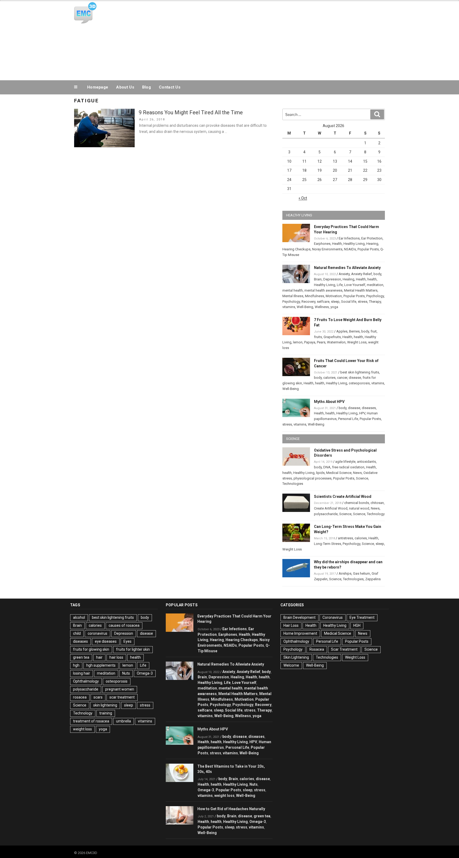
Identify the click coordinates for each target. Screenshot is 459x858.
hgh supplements (101, 665)
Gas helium (361, 573)
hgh (76, 665)
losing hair (81, 673)
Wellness (322, 307)
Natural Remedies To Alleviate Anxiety (347, 268)
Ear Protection (371, 238)
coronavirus (97, 633)
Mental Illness (292, 296)
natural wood (359, 508)
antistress (345, 538)
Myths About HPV (329, 401)
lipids (320, 473)
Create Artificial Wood (330, 508)
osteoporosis (359, 383)
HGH (356, 625)
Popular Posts (368, 249)
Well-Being (305, 307)
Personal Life (348, 419)
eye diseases (106, 641)
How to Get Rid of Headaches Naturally (231, 809)
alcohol (79, 617)
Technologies (292, 484)
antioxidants (366, 462)
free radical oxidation (348, 467)
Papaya (309, 342)
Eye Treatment (362, 617)
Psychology (375, 296)
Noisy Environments (327, 249)
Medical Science (338, 473)
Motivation (334, 296)
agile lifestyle (345, 462)
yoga (334, 307)
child (77, 633)
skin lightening (105, 705)
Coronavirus (332, 617)
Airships (345, 573)
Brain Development (299, 617)
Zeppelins (373, 579)
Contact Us (169, 87)
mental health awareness (323, 290)
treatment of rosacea (91, 721)
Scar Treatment (344, 649)
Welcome (291, 665)
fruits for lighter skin (133, 649)
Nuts (126, 673)
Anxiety (344, 274)
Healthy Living (354, 244)
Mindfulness (314, 296)
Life (340, 285)
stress (362, 302)
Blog (146, 87)
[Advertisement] (283, 39)
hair (99, 657)
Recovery (308, 302)
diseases (369, 408)
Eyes (127, 641)
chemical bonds (356, 503)
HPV (362, 413)
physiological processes (313, 478)
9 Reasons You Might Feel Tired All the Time (191, 112)
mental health (292, 290)
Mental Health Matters (360, 290)
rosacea (80, 697)
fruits (318, 337)
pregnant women (119, 689)
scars (98, 697)
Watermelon (336, 342)
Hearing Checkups (296, 249)
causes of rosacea (124, 625)
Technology (376, 514)
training (105, 713)
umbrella (123, 721)
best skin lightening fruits (359, 372)
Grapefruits (332, 337)
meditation (375, 285)
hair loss (116, 657)
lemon (298, 342)
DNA (326, 467)
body (377, 274)
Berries (354, 331)
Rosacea (316, 649)
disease (355, 378)
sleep (335, 302)
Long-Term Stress (327, 544)
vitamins (288, 307)
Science (362, 478)
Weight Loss (357, 342)
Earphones (322, 244)
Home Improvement (300, 633)
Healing (348, 279)
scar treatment (122, 697)
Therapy (375, 302)
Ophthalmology (86, 681)
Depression (332, 279)
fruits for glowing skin (91, 649)
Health (337, 244)
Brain (318, 279)
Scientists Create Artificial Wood (342, 496)
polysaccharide (326, 514)
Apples (341, 331)
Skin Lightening (296, 657)
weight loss (82, 729)
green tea (81, 657)
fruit (374, 331)
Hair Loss (291, 625)
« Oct (303, 198)
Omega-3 (145, 673)
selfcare (323, 302)
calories (329, 378)
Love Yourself (354, 285)
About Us (125, 87)
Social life (348, 302)
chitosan (377, 503)
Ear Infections (349, 238)
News (357, 473)
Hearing (372, 244)
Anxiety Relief (361, 274)
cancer (342, 378)
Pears (321, 342)
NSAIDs (350, 249)
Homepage (97, 87)
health (372, 279)
